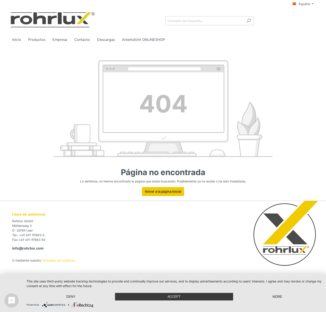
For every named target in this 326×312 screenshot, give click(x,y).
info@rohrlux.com (28, 248)
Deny (70, 296)
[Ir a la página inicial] (52, 20)
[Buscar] (249, 20)
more (277, 296)
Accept (174, 296)
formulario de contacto (58, 260)
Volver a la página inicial (163, 191)
